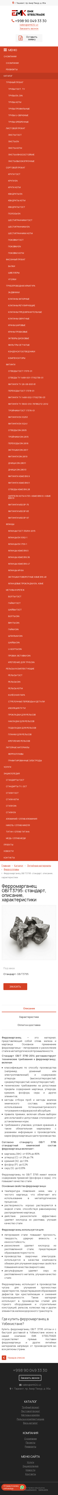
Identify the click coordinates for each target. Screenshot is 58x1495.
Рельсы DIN (14, 681)
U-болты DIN (15, 649)
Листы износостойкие (21, 154)
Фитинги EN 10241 (18, 423)
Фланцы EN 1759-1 (17, 544)
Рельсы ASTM (15, 688)
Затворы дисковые (18, 338)
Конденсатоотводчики (21, 351)
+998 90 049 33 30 (31, 20)
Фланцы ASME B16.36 (19, 557)
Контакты (9, 857)
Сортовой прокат (15, 167)
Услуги (7, 767)
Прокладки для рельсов (22, 714)
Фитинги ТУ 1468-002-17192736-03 (26, 397)
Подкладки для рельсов (22, 727)
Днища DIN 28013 (17, 469)
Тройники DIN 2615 (18, 436)
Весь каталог (30, 1423)
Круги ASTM (14, 187)
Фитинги (10, 364)
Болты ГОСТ (14, 596)
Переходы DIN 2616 (18, 443)
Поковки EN (14, 246)
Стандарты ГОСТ (15, 780)
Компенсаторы (16, 358)
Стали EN (11, 812)
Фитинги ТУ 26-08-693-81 (22, 384)
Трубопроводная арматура (20, 285)
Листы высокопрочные (21, 161)
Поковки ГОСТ (16, 239)
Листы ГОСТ (15, 134)
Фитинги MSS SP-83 (18, 511)
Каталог (8, 76)
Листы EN (13, 141)
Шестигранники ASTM (20, 233)
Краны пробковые (18, 331)
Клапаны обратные (18, 318)
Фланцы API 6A (16, 570)
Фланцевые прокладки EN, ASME (25, 583)
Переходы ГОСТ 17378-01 (21, 390)
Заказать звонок (29, 28)
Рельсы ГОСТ (15, 675)
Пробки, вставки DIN (19, 655)
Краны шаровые (16, 325)
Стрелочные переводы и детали (26, 701)
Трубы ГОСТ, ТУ (16, 89)
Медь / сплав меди (16, 838)
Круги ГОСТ (14, 174)
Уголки (12, 279)
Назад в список (16, 1357)
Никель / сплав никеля (18, 825)
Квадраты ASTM (16, 200)
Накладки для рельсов (21, 721)
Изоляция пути (17, 708)
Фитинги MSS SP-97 (18, 517)
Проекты (8, 844)
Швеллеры (13, 272)
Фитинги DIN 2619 (17, 456)
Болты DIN (13, 616)
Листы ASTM (15, 148)
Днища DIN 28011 (17, 463)
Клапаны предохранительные (25, 312)
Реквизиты (12, 69)
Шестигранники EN (19, 226)
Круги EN (13, 180)
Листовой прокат (15, 128)
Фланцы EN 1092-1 (17, 537)
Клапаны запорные (18, 298)
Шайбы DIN (14, 642)
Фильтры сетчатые (19, 344)
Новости (9, 851)
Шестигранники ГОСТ (20, 220)
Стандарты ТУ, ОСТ (16, 786)
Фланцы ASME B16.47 (19, 563)
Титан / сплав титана (17, 831)
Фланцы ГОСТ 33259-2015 (21, 530)
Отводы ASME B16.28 (19, 489)
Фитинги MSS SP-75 (18, 504)
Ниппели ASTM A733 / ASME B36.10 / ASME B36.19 (29, 496)
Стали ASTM (12, 799)
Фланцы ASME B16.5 (18, 550)
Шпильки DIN (15, 635)
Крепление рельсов (19, 741)
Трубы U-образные (18, 115)
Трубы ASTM (14, 102)
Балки (11, 266)
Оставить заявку (31, 38)
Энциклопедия (12, 773)
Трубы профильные (19, 108)
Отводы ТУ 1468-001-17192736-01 (25, 377)
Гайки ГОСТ (14, 603)
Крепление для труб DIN (21, 662)
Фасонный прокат (15, 259)
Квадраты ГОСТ (16, 207)
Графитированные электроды (25, 760)
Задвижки (14, 292)
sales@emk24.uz (29, 24)
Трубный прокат (14, 82)
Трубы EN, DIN (15, 95)
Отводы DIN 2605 (17, 430)
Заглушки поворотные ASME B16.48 (27, 576)
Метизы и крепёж (30, 1415)
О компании (10, 56)
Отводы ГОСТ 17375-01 (20, 371)
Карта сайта (43, 1490)
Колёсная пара (16, 694)
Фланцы (10, 524)
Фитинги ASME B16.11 (19, 482)
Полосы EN (14, 213)
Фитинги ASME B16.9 (19, 476)
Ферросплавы (15, 754)
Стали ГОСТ (12, 793)
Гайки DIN (13, 629)
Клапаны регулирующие (21, 305)
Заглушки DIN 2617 (18, 449)
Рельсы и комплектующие (20, 668)
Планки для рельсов (19, 734)
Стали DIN (11, 805)
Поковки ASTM (16, 253)
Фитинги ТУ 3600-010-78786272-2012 (28, 403)
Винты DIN (13, 622)
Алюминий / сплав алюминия (21, 818)
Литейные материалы (17, 747)
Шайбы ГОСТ (15, 609)
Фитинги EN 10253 (18, 417)
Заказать (15, 986)
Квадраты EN (15, 193)
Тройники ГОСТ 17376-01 (21, 410)
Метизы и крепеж (15, 590)
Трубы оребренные (18, 121)
